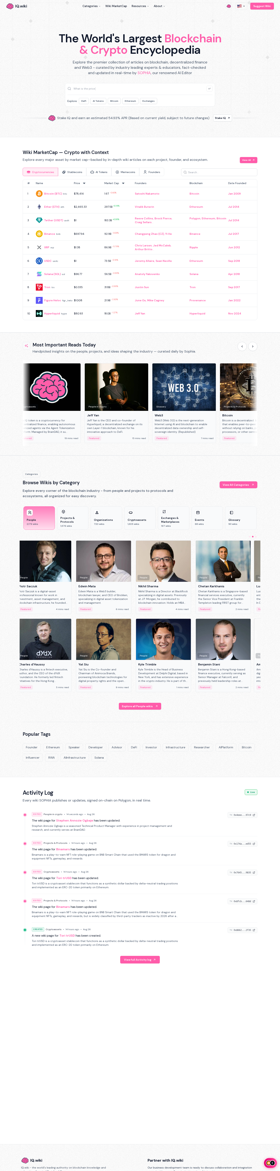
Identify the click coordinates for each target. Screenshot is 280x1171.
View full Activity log (137, 959)
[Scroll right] (252, 346)
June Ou (140, 300)
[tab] (40, 172)
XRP (46, 247)
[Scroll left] (242, 346)
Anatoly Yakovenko (147, 274)
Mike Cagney (155, 300)
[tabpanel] (140, 249)
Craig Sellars (143, 222)
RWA (51, 758)
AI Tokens (98, 101)
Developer (96, 747)
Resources (139, 6)
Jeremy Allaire (144, 261)
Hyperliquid (52, 313)
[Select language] (241, 6)
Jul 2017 (233, 234)
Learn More (205, 118)
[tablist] (93, 172)
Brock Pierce (163, 218)
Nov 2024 (234, 313)
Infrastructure (175, 747)
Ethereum (130, 101)
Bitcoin (114, 101)
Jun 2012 (234, 247)
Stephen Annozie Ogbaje (74, 820)
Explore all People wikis (137, 706)
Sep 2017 (234, 287)
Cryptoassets (51, 871)
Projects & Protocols (55, 843)
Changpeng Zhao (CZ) (149, 234)
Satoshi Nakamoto (147, 193)
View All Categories (236, 485)
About (158, 6)
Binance (49, 234)
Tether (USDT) (53, 220)
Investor (151, 747)
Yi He (168, 234)
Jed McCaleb (162, 245)
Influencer (33, 758)
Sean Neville (164, 261)
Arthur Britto (143, 249)
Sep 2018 (234, 261)
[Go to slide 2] (253, 536)
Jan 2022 (234, 300)
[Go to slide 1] (249, 536)
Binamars (63, 849)
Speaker (74, 747)
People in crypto (53, 814)
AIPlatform (226, 747)
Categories (90, 6)
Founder (32, 747)
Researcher (202, 747)
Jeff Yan (140, 313)
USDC (48, 261)
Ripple (194, 247)
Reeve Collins (144, 218)
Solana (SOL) (52, 274)
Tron (47, 287)
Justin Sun (142, 287)
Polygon (195, 218)
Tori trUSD (64, 878)
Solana (194, 274)
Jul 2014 (233, 206)
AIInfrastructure (75, 758)
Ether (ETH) (51, 206)
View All (246, 160)
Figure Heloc (52, 300)
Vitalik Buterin (144, 206)
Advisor (117, 747)
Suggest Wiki (262, 6)
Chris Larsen (143, 245)
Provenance (198, 300)
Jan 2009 (234, 193)
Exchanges (148, 101)
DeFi (83, 101)
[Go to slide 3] (256, 536)
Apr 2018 (234, 274)
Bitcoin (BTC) (53, 193)
